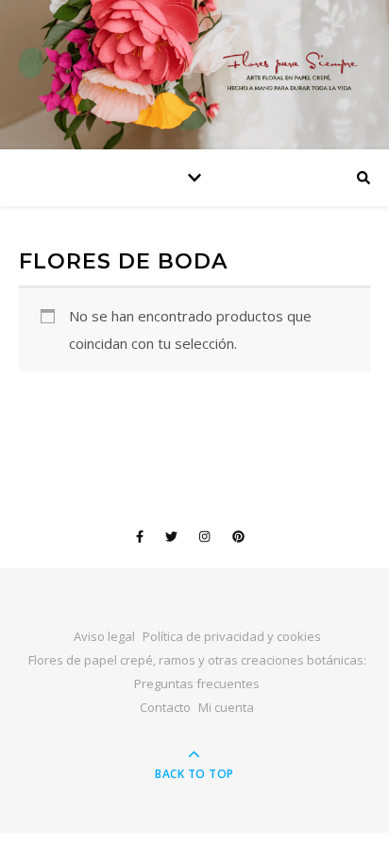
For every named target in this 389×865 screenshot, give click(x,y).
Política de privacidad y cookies (232, 636)
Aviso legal (104, 636)
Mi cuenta (226, 707)
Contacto (165, 707)
